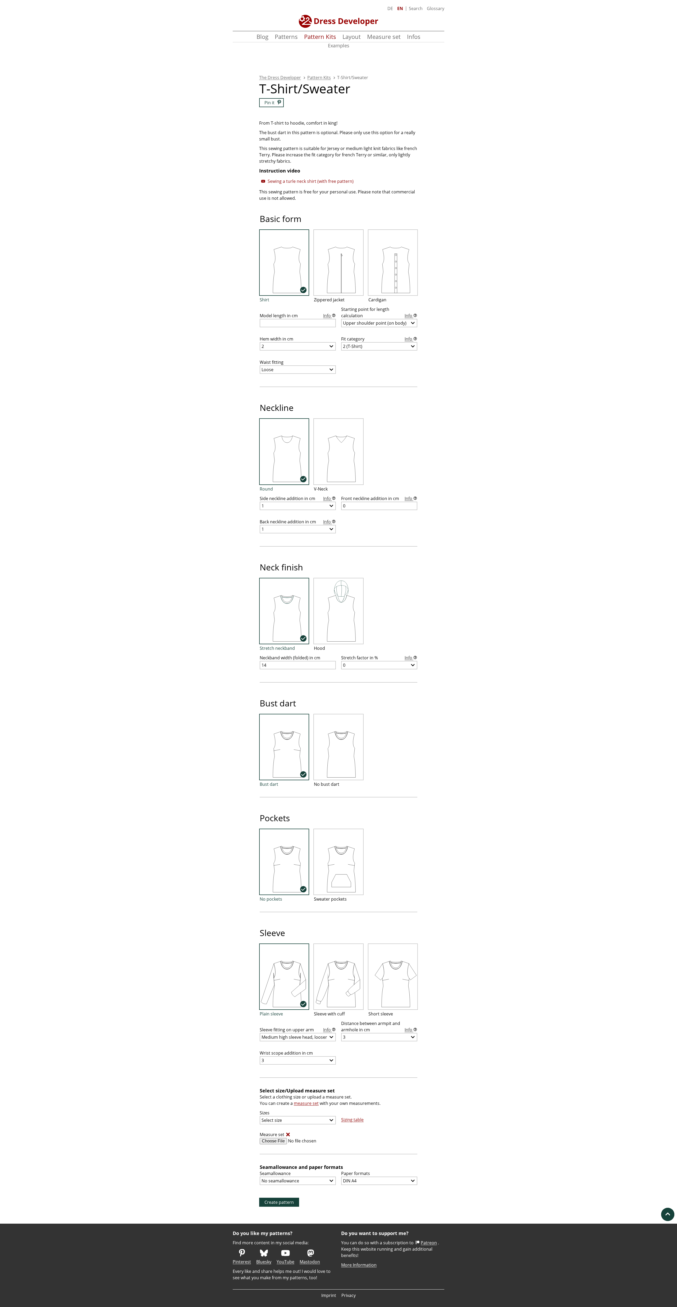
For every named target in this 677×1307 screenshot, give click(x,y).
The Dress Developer (280, 77)
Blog (262, 36)
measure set (306, 1103)
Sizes (264, 1113)
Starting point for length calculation (377, 312)
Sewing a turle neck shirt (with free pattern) (311, 181)
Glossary (435, 8)
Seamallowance (275, 1173)
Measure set (384, 36)
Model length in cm (296, 316)
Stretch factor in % (377, 658)
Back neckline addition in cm (296, 522)
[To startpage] (338, 21)
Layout (351, 36)
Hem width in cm (276, 339)
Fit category (377, 339)
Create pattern (279, 1202)
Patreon (429, 1243)
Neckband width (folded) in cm (290, 658)
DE (390, 8)
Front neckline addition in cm (377, 498)
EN (400, 8)
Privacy (348, 1295)
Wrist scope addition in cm (286, 1053)
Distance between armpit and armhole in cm (377, 1026)
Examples (338, 45)
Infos (413, 36)
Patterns (286, 36)
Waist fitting (271, 362)
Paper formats (355, 1173)
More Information (359, 1265)
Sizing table (352, 1120)
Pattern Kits (320, 36)
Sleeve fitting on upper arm (296, 1030)
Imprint (328, 1295)
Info (327, 316)
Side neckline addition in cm (296, 498)
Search (416, 8)
